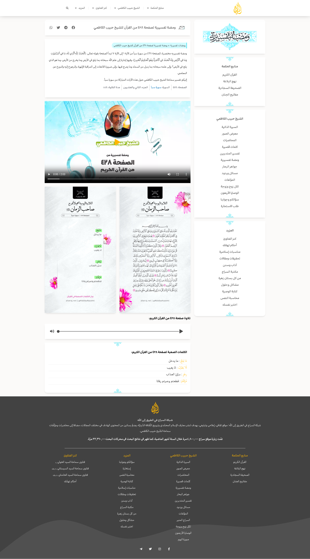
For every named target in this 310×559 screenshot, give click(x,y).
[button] (67, 8)
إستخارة (127, 468)
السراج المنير (183, 520)
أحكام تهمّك (70, 481)
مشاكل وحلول (126, 520)
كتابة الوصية (127, 481)
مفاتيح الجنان (240, 481)
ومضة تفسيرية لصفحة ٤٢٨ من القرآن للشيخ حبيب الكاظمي (135, 27)
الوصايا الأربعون (183, 533)
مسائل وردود (183, 507)
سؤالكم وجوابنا (127, 462)
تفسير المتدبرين (183, 500)
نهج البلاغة (239, 468)
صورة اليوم (183, 539)
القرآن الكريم (239, 462)
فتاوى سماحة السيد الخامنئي (70, 475)
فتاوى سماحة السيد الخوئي (70, 462)
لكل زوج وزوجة (183, 526)
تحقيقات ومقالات (127, 494)
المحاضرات (183, 475)
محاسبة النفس (126, 475)
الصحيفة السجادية (239, 475)
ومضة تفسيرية (183, 488)
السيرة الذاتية (183, 462)
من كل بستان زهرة (126, 513)
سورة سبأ (156, 87)
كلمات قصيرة (183, 481)
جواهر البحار (183, 494)
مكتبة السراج (126, 507)
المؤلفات (183, 513)
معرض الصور (183, 468)
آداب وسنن (126, 500)
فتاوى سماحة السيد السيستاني (70, 468)
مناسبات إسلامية (126, 488)
